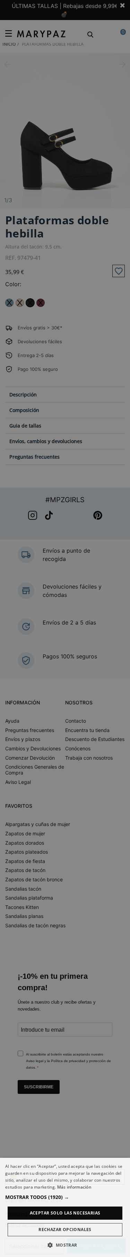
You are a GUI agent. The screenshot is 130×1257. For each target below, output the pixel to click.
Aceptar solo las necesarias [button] (65, 1213)
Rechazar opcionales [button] (65, 1229)
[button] (65, 1197)
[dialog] (65, 1207)
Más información (74, 1187)
